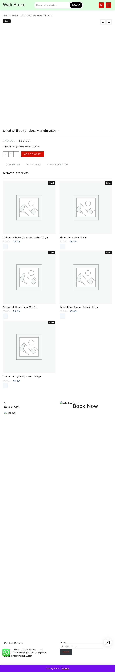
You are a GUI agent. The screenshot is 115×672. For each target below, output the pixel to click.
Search (76, 5)
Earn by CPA (12, 407)
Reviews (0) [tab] (33, 164)
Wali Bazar (14, 4)
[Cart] (108, 642)
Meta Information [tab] (57, 164)
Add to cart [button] (5, 246)
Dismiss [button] (65, 668)
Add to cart (32, 154)
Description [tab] (13, 164)
